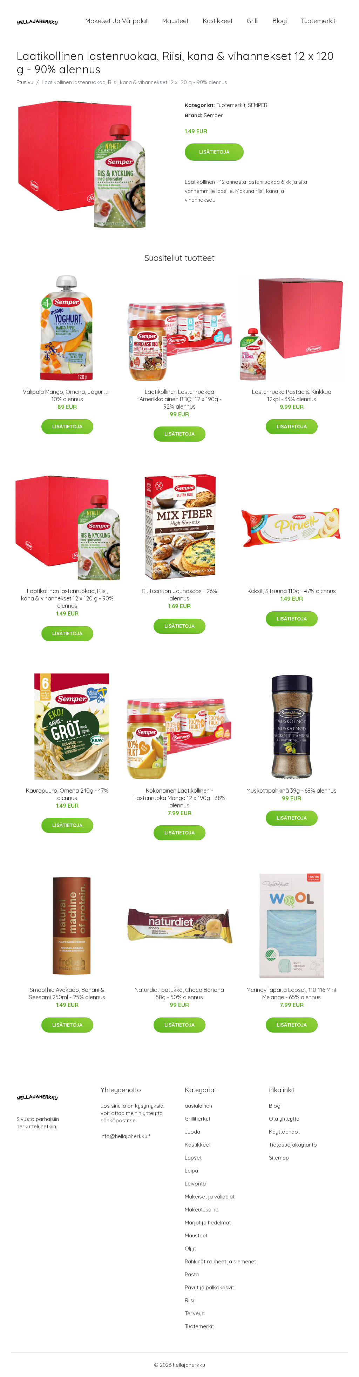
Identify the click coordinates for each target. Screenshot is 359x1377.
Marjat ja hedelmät (208, 1222)
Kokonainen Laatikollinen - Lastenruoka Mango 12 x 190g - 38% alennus (179, 798)
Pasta (192, 1274)
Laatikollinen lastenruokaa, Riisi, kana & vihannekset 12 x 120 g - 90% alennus (67, 598)
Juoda (192, 1131)
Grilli (252, 21)
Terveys (194, 1313)
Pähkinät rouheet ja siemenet (220, 1261)
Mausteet (175, 21)
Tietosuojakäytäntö (293, 1144)
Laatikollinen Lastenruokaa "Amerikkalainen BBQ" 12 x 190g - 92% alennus (179, 399)
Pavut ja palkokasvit (209, 1287)
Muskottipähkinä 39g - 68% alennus (291, 790)
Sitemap (279, 1157)
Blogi (279, 21)
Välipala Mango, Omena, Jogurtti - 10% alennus (67, 395)
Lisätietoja (214, 152)
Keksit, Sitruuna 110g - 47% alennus (292, 591)
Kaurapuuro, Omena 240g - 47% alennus (67, 794)
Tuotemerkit (318, 21)
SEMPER (257, 105)
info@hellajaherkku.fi (126, 1136)
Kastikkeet (218, 21)
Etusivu (24, 82)
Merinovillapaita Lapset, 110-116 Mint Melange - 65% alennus (291, 993)
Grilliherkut (197, 1118)
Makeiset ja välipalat (116, 21)
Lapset (193, 1157)
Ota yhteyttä (284, 1118)
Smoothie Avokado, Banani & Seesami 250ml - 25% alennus (67, 993)
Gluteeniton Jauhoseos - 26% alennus (179, 594)
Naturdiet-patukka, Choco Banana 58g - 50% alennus (179, 993)
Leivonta (195, 1183)
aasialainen (198, 1105)
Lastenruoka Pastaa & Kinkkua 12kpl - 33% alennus (291, 395)
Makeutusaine (201, 1209)
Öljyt (190, 1248)
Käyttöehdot (284, 1131)
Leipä (191, 1170)
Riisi (189, 1300)
